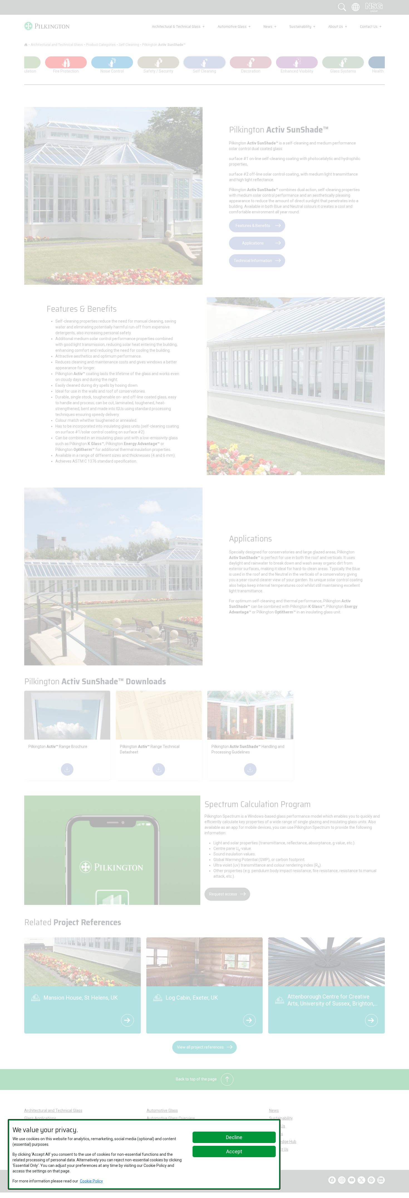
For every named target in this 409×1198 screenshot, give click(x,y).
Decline (234, 1137)
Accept (234, 1151)
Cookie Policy (91, 1181)
